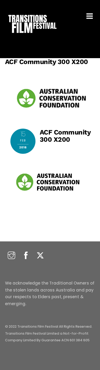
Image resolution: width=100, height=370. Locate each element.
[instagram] (11, 256)
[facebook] (25, 256)
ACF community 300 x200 (46, 62)
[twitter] (40, 256)
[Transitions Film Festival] (32, 36)
